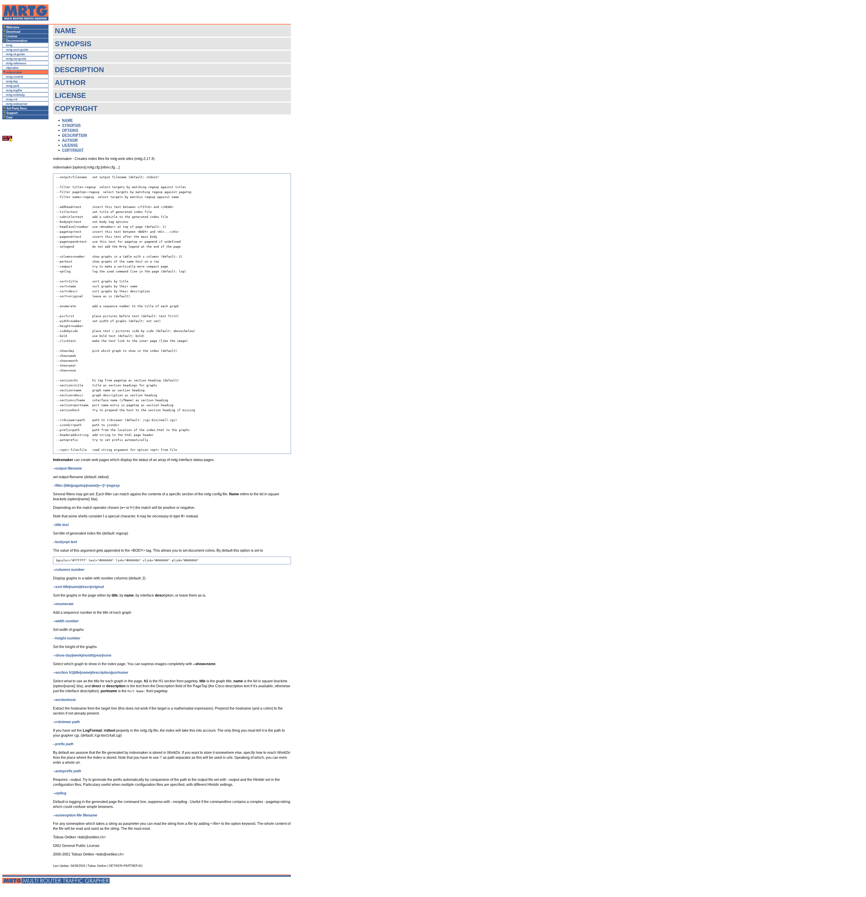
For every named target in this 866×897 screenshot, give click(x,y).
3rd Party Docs (16, 108)
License (11, 36)
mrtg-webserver (17, 104)
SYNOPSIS (71, 125)
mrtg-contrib (14, 76)
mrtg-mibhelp (15, 95)
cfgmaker (12, 67)
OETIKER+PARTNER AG (126, 865)
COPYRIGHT (73, 150)
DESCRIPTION (74, 135)
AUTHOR (70, 140)
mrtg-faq (12, 81)
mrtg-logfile (14, 90)
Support (12, 113)
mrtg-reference (16, 63)
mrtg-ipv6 (12, 86)
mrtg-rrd (11, 99)
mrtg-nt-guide (15, 54)
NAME (67, 120)
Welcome (12, 27)
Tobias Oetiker (97, 865)
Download (13, 31)
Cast (9, 117)
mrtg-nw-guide (16, 58)
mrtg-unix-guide (17, 49)
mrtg (9, 45)
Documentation (17, 40)
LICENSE (70, 145)
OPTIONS (70, 130)
